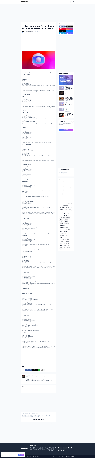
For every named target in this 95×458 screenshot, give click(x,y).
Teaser (60, 243)
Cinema (60, 190)
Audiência (66, 182)
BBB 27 (60, 186)
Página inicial (24, 23)
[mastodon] (59, 450)
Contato (67, 1)
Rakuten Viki (61, 229)
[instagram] (66, 448)
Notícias (61, 213)
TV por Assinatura (67, 241)
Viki (64, 247)
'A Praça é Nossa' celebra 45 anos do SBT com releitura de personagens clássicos (69, 98)
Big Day (65, 186)
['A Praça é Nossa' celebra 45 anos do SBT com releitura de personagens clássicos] (61, 99)
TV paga (61, 241)
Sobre (35, 1)
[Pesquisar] (73, 2)
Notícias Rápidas (67, 213)
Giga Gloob (61, 201)
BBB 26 (69, 184)
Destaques (47, 1)
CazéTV (68, 188)
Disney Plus (69, 197)
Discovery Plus (62, 197)
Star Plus (61, 237)
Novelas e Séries (67, 215)
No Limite (66, 211)
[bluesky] (35, 382)
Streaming (61, 239)
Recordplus (68, 229)
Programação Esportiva (64, 227)
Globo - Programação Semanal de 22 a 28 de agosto (69, 87)
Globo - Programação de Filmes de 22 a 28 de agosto (68, 103)
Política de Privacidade (65, 456)
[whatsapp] (32, 382)
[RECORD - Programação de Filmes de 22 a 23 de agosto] (61, 93)
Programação (30, 23)
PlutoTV (66, 221)
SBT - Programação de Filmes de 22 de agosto (69, 114)
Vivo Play (68, 247)
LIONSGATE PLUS (63, 207)
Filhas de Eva (69, 199)
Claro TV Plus (61, 191)
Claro (65, 190)
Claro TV (69, 190)
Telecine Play (66, 243)
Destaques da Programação (64, 195)
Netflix (60, 211)
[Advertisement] (47, 13)
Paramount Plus (66, 217)
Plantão (60, 219)
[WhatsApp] (39, 370)
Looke (69, 207)
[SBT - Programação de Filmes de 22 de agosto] (61, 115)
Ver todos (52, 386)
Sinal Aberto (41, 1)
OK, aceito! (21, 454)
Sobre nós (58, 456)
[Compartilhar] (54, 32)
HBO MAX (70, 203)
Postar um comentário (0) (38, 419)
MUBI (66, 209)
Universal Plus (66, 245)
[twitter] (29, 382)
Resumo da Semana (63, 231)
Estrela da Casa (62, 199)
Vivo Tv (60, 249)
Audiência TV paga (63, 184)
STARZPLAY (61, 235)
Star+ (66, 237)
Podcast (61, 223)
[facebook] (26, 382)
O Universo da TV (27, 456)
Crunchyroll (68, 191)
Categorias (61, 1)
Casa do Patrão (62, 188)
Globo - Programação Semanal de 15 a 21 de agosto (69, 109)
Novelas (61, 215)
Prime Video (66, 223)
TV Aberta (67, 239)
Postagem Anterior (25, 423)
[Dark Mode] (71, 2)
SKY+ (66, 233)
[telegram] (34, 382)
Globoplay (67, 201)
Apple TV (61, 182)
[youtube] (31, 382)
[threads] (37, 382)
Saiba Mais (10, 455)
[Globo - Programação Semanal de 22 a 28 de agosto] (61, 88)
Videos (60, 247)
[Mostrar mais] (44, 370)
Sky (66, 235)
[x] (61, 448)
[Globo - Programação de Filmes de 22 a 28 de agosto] (61, 104)
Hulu (60, 205)
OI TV (60, 217)
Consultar (54, 1)
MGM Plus (61, 209)
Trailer (60, 245)
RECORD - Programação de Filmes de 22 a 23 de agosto (68, 92)
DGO (60, 193)
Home (31, 1)
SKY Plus (61, 233)
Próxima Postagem (51, 423)
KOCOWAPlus (65, 205)
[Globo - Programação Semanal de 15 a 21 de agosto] (61, 109)
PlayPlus (66, 219)
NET (70, 209)
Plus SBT (61, 221)
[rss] (64, 450)
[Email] (42, 370)
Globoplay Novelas (63, 203)
